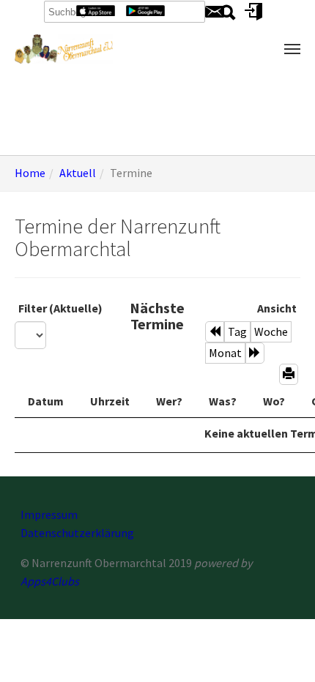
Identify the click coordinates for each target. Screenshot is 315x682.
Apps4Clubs (50, 581)
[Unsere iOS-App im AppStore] (95, 8)
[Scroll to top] (282, 649)
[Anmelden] (253, 10)
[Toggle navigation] (292, 49)
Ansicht (277, 308)
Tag (237, 331)
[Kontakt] (214, 10)
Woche (271, 331)
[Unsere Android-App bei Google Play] (145, 8)
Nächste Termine (157, 316)
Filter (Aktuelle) (60, 308)
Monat (225, 352)
